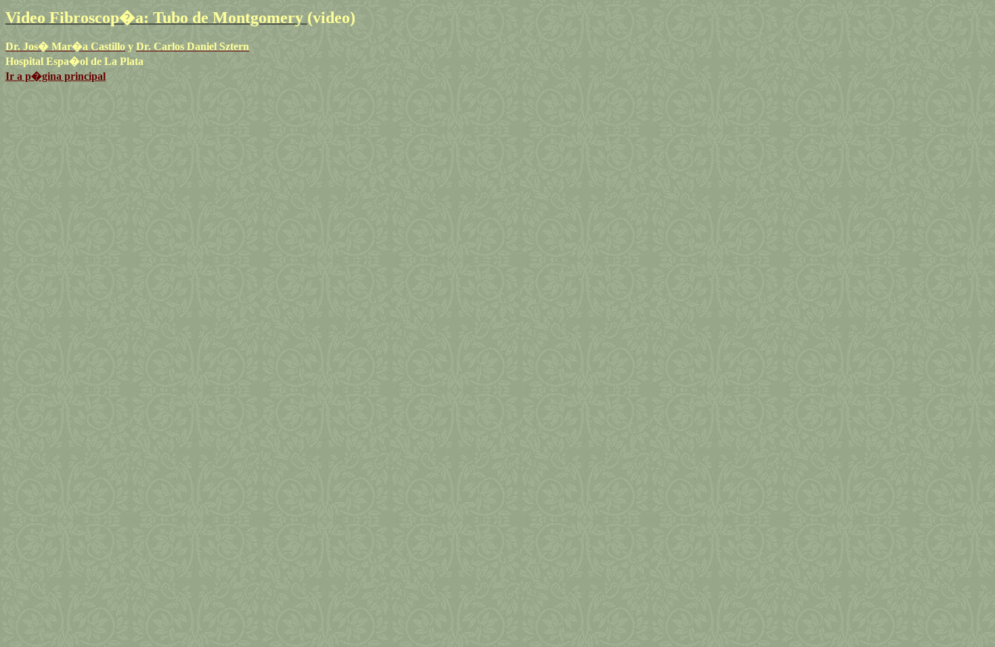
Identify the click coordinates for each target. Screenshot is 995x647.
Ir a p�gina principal (55, 76)
